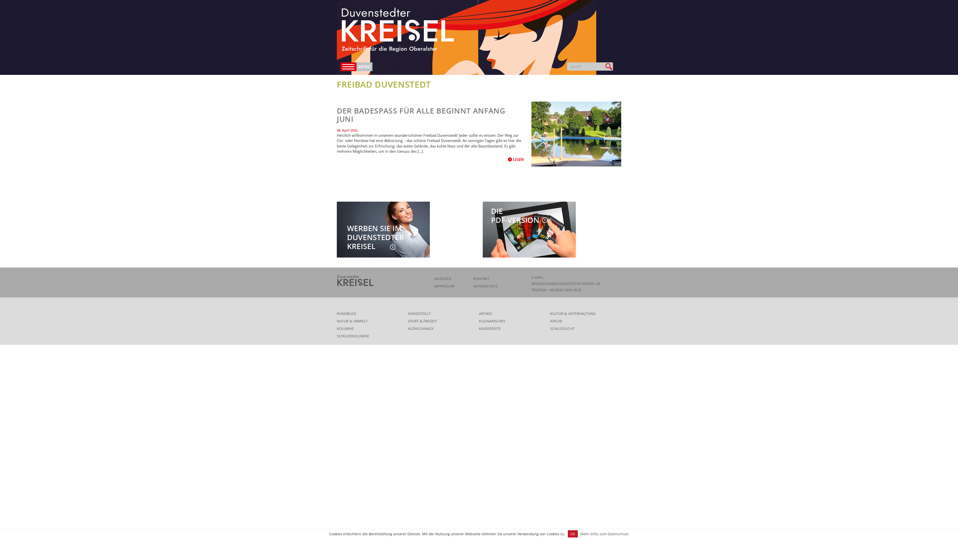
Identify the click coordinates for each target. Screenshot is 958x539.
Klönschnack (421, 328)
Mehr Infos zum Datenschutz (604, 534)
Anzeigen (442, 278)
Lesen (518, 159)
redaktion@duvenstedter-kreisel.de (566, 283)
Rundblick (346, 313)
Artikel (485, 313)
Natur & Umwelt (352, 321)
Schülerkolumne (353, 336)
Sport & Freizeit (422, 321)
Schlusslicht (562, 328)
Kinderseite (490, 328)
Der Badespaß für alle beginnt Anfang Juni (421, 115)
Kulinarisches (492, 321)
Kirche (556, 321)
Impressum (444, 286)
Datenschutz (485, 286)
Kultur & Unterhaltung (573, 313)
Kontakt (481, 278)
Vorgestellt (419, 313)
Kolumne (345, 328)
